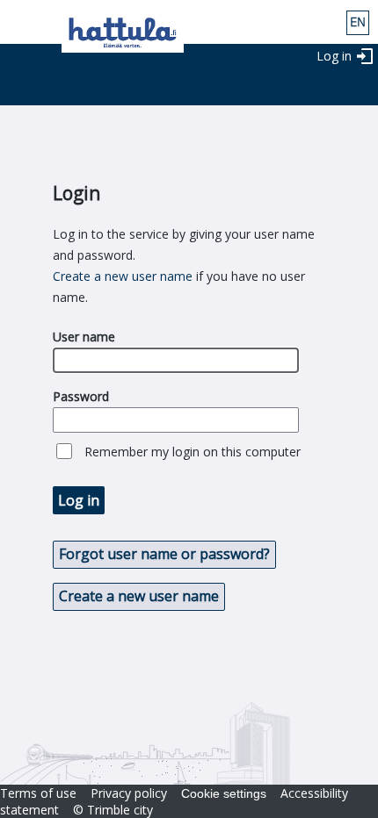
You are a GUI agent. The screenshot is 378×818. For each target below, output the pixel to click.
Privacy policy (129, 793)
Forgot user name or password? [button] (164, 553)
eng (357, 23)
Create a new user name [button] (139, 596)
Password (81, 396)
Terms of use (38, 793)
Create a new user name (123, 276)
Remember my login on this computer (192, 451)
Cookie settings (223, 793)
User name (84, 336)
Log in (334, 55)
